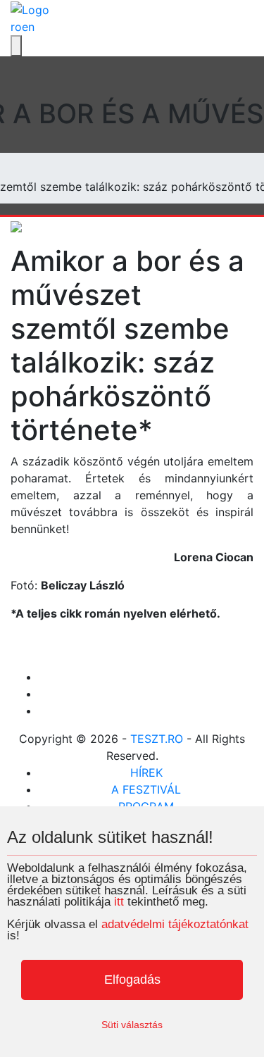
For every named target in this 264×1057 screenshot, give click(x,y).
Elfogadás (132, 979)
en (28, 27)
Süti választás (132, 1024)
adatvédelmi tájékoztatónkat (175, 924)
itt (119, 901)
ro (16, 27)
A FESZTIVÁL (146, 789)
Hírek (146, 772)
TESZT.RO (156, 739)
